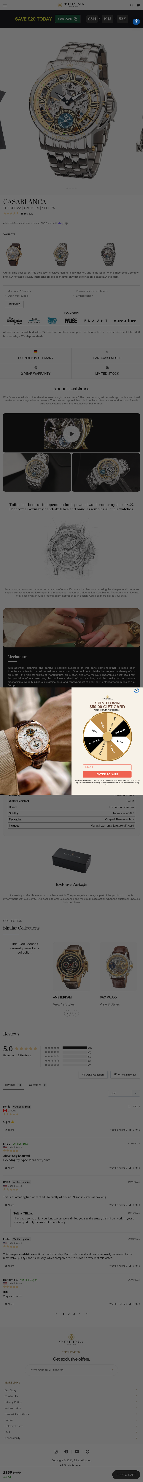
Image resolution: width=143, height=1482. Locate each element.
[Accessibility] (136, 22)
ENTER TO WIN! (107, 774)
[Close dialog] (136, 690)
